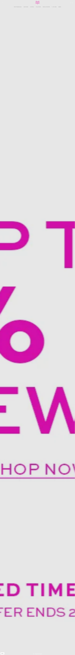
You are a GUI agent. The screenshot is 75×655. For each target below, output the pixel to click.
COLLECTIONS (38, 6)
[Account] (70, 2)
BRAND (60, 6)
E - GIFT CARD (54, 6)
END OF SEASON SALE (18, 6)
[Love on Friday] (37, 2)
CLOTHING (32, 6)
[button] (33, 653)
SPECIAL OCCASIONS (46, 6)
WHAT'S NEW (26, 6)
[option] (37, 327)
